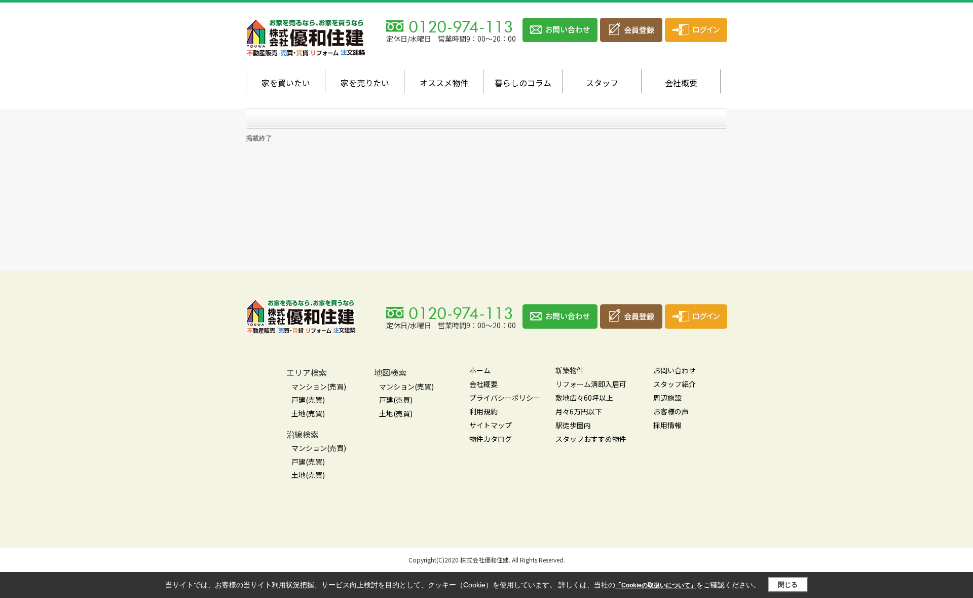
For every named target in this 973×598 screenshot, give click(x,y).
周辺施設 (667, 398)
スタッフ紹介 (674, 384)
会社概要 (681, 83)
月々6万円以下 (578, 411)
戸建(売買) (308, 400)
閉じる (788, 584)
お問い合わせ (674, 370)
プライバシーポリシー (504, 398)
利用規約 (483, 411)
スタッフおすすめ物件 (590, 439)
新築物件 (569, 370)
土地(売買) (308, 413)
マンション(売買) (318, 386)
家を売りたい (365, 83)
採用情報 (667, 425)
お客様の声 (671, 411)
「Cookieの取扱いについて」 (655, 585)
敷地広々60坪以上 (584, 398)
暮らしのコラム (523, 83)
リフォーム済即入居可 (590, 384)
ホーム (480, 370)
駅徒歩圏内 (573, 425)
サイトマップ (490, 425)
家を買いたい (285, 83)
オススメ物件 (444, 83)
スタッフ (602, 83)
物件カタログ (490, 439)
